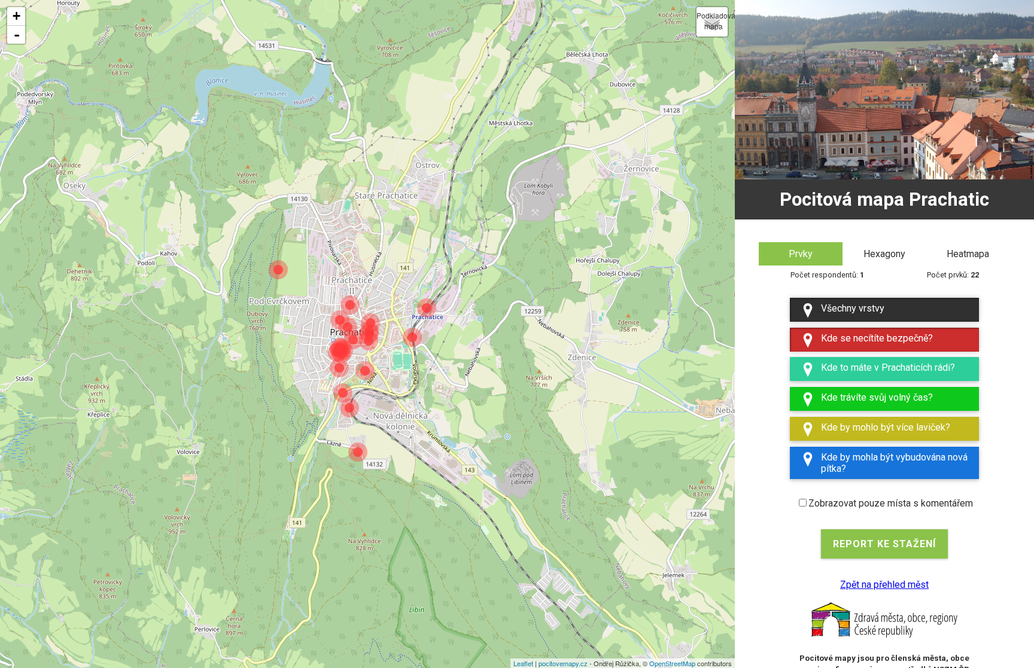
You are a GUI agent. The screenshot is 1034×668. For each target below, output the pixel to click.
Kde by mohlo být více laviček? (885, 427)
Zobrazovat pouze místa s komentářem (890, 503)
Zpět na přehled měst (884, 584)
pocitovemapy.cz (563, 663)
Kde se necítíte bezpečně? (877, 338)
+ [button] (16, 15)
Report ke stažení (884, 544)
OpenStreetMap (672, 663)
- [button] (17, 34)
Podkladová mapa (712, 20)
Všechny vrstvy (852, 308)
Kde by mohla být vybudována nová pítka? (894, 463)
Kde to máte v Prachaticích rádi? (888, 367)
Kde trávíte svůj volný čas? (877, 397)
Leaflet (523, 663)
